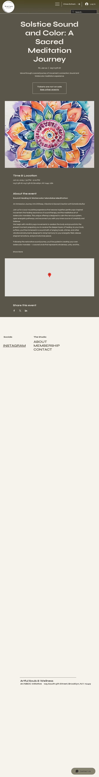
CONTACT (43, 349)
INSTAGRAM (14, 346)
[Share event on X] (20, 311)
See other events (49, 89)
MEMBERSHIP (47, 346)
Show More (18, 252)
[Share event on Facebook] (14, 311)
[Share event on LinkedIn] (26, 311)
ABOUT (40, 342)
